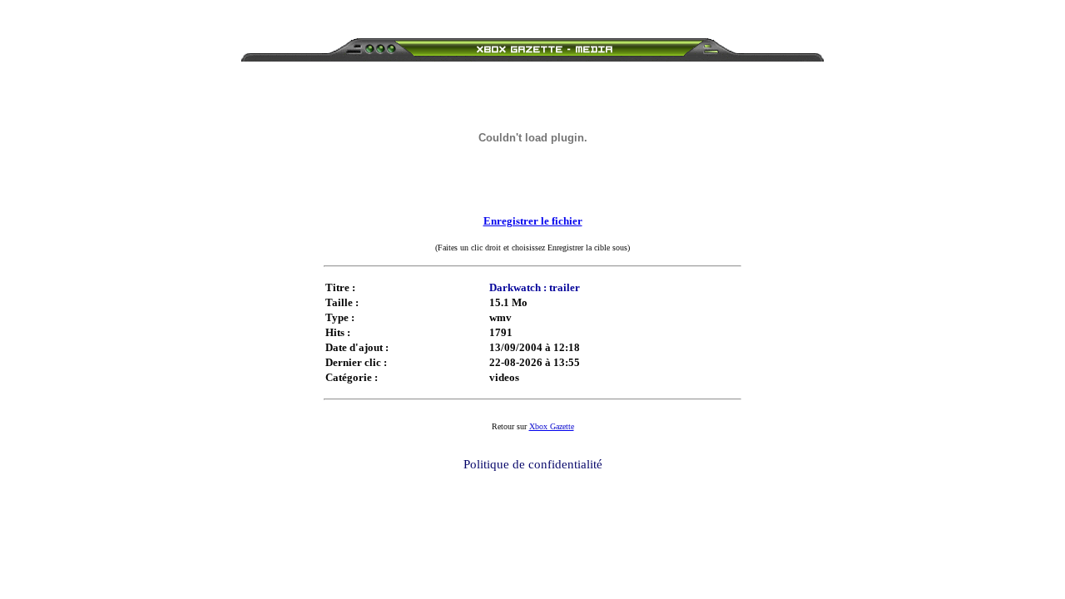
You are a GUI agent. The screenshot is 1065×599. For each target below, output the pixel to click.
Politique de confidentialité (532, 464)
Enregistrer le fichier (532, 221)
